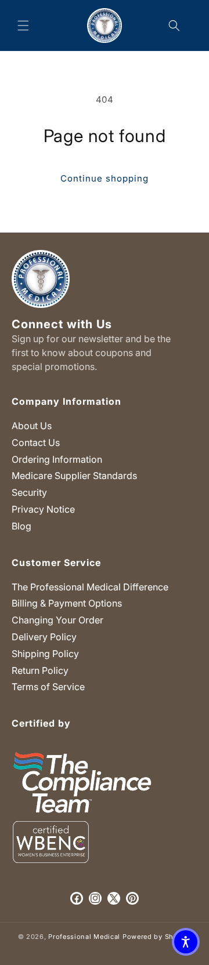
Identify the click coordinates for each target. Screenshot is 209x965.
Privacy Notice (43, 509)
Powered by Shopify (157, 937)
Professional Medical (84, 937)
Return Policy (40, 670)
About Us (32, 425)
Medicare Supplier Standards (74, 475)
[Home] (105, 25)
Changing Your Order (57, 620)
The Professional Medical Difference (90, 587)
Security (29, 492)
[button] (23, 25)
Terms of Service (48, 686)
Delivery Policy (44, 637)
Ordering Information (57, 459)
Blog (21, 526)
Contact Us (36, 442)
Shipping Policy (45, 653)
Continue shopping (104, 178)
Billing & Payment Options (67, 603)
